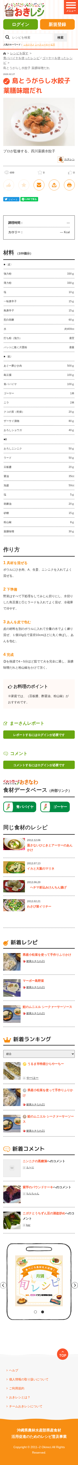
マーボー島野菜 (33, 980)
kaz (28, 1225)
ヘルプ (13, 1370)
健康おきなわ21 (35, 961)
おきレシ (69, 159)
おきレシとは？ (19, 1397)
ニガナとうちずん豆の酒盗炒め (44, 1213)
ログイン (20, 24)
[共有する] (54, 184)
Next (75, 1285)
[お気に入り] (23, 184)
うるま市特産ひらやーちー (46, 1063)
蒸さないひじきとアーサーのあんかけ (50, 847)
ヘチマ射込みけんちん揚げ (47, 887)
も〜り (30, 1167)
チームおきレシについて (25, 1406)
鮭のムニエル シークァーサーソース (47, 1007)
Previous (3, 1285)
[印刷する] (69, 184)
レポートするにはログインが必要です (39, 735)
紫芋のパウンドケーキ (38, 1187)
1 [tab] (35, 1312)
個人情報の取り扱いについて (29, 1379)
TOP (62, 1355)
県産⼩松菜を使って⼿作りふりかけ (47, 954)
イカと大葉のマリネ (40, 868)
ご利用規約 (16, 1388)
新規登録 (57, 24)
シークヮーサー (42, 44)
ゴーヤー (60, 807)
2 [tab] (42, 1312)
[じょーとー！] (8, 184)
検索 (60, 37)
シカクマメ (28, 44)
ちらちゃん (32, 1193)
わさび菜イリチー (39, 906)
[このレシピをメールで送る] (39, 184)
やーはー (32, 1078)
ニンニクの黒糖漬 (35, 1161)
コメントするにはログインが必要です (39, 765)
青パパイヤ (25, 807)
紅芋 (53, 44)
